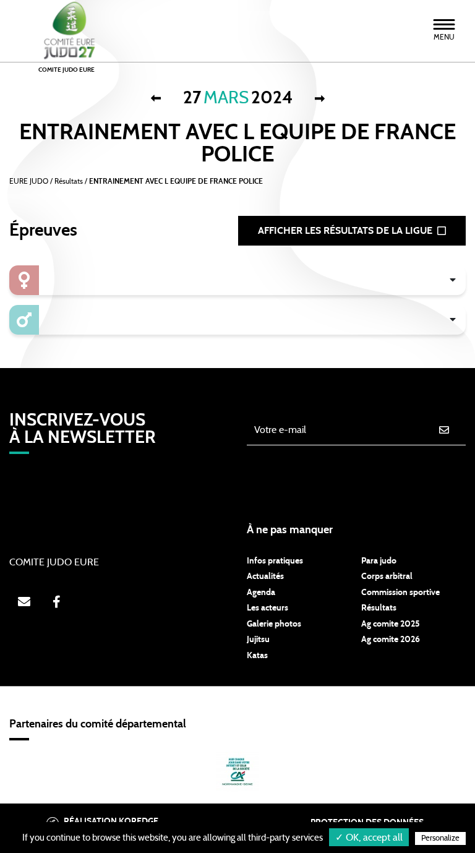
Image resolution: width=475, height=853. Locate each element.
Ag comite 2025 (390, 624)
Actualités (265, 576)
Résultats (378, 608)
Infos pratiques (275, 561)
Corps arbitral (387, 576)
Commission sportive (400, 592)
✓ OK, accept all (369, 837)
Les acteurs (267, 608)
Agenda (261, 592)
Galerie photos (274, 624)
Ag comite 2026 (390, 639)
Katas (257, 655)
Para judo (378, 561)
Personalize (440, 838)
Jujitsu (258, 639)
